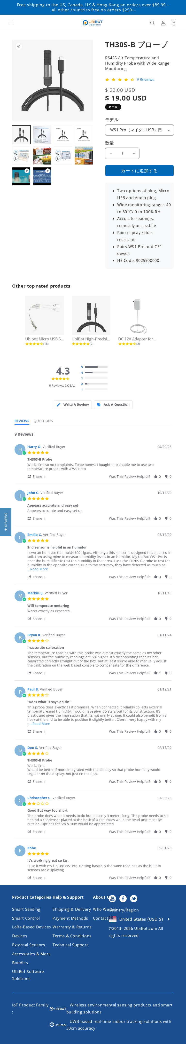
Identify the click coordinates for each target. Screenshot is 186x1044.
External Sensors (28, 945)
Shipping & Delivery (72, 909)
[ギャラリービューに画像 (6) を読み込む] (42, 155)
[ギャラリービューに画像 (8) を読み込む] (84, 155)
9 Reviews (145, 80)
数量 (109, 143)
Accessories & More (31, 954)
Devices (19, 936)
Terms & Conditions (72, 936)
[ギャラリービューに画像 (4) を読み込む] (84, 135)
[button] (10, 23)
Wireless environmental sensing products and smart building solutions (119, 1008)
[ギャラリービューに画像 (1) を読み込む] (21, 135)
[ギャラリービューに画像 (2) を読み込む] (42, 135)
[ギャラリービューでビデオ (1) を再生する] (21, 176)
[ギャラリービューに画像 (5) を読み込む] (21, 155)
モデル (111, 119)
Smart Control (26, 918)
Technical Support (70, 945)
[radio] (95, 367)
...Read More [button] (37, 569)
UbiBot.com (145, 928)
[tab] (73, 404)
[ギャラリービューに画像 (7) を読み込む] (63, 155)
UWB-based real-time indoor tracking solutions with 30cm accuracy (118, 1025)
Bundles (20, 963)
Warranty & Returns (72, 927)
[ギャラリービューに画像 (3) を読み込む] (63, 135)
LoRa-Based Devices (31, 927)
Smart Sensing (26, 909)
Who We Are (105, 909)
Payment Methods (70, 918)
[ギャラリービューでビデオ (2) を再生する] (42, 176)
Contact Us (104, 918)
